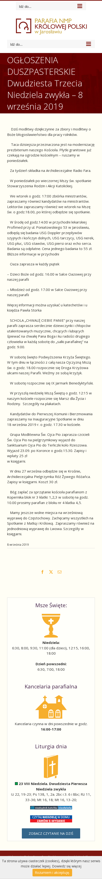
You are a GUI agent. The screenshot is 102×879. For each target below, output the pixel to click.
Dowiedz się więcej (66, 866)
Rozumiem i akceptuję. (52, 872)
